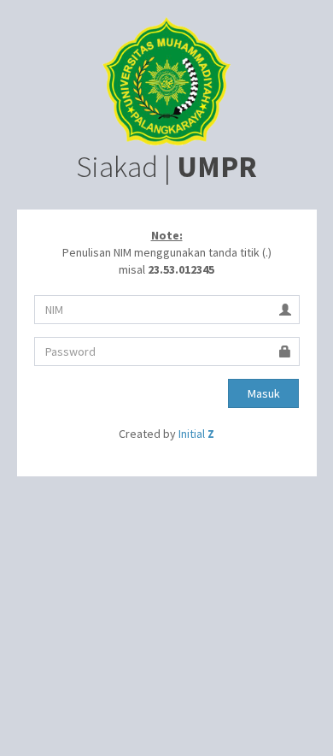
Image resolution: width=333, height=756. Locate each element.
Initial (196, 433)
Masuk (264, 393)
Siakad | (166, 167)
